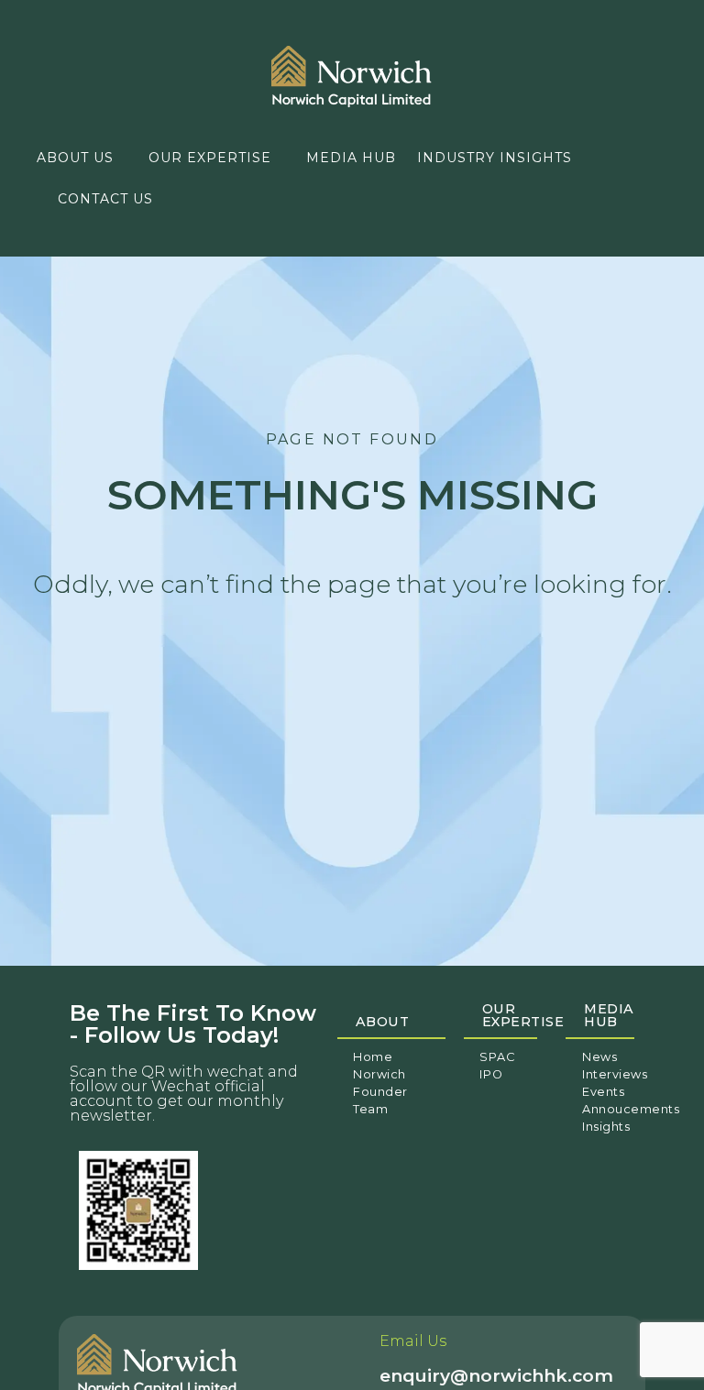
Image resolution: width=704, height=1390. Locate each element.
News (599, 1057)
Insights (606, 1126)
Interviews (614, 1074)
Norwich (379, 1074)
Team (370, 1109)
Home (372, 1057)
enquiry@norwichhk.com (496, 1375)
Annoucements (630, 1109)
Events (603, 1092)
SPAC (497, 1057)
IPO (491, 1074)
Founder (380, 1092)
